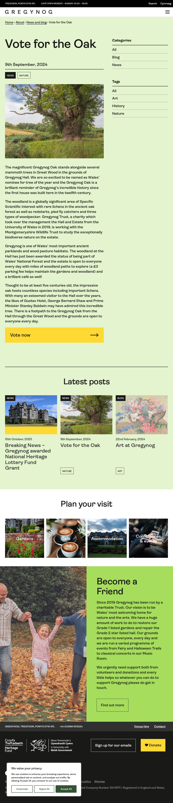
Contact (159, 726)
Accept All (66, 789)
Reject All (44, 789)
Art (115, 98)
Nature (24, 75)
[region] (44, 779)
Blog (116, 57)
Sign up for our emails (113, 745)
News (10, 75)
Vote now (20, 335)
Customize (22, 789)
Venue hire (141, 726)
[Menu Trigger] (167, 12)
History (118, 106)
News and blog (37, 22)
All (114, 49)
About (20, 22)
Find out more (112, 705)
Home (9, 22)
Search (153, 3)
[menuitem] (166, 3)
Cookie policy (82, 781)
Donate (155, 745)
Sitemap (99, 781)
